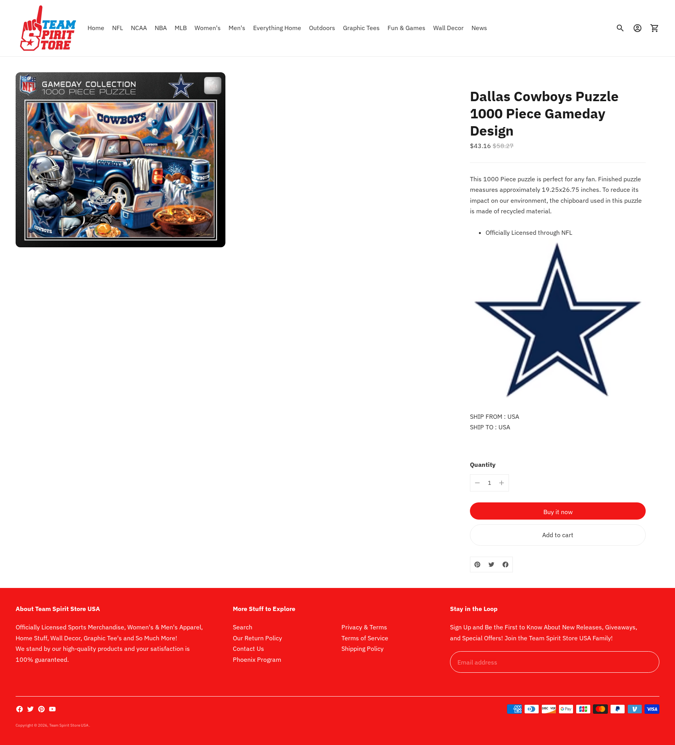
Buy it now (558, 512)
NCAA (139, 28)
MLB (181, 28)
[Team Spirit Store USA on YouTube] (52, 709)
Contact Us (248, 648)
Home (96, 28)
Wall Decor (448, 28)
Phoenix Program (257, 659)
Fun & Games (406, 28)
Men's (237, 28)
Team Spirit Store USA (69, 725)
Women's (208, 28)
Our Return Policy (257, 638)
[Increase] (502, 483)
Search (242, 627)
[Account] (637, 28)
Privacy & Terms (364, 627)
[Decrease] (477, 483)
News (479, 28)
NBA (161, 28)
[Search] (620, 28)
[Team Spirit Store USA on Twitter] (30, 709)
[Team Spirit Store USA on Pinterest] (41, 709)
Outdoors (322, 28)
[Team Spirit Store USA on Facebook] (19, 709)
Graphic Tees (361, 28)
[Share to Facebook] (505, 564)
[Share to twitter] (491, 564)
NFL (117, 28)
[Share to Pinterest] (477, 564)
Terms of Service (364, 638)
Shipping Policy (362, 648)
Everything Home (277, 28)
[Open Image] (120, 159)
